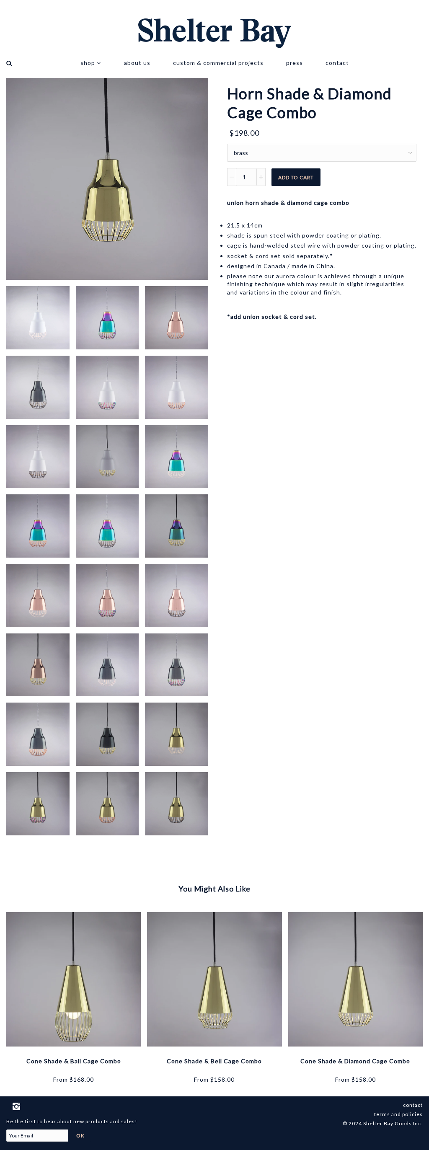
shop (88, 62)
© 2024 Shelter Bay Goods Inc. (383, 1123)
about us (137, 62)
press (294, 62)
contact (337, 62)
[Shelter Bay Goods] (214, 25)
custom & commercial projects (218, 62)
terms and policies (398, 1114)
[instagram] (17, 1105)
